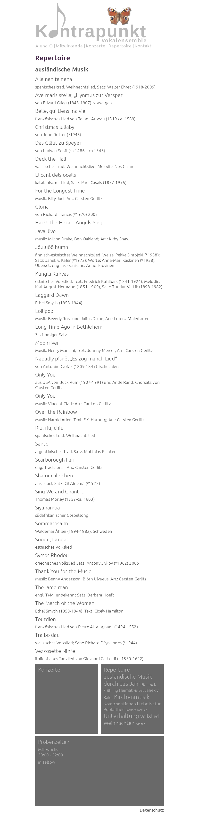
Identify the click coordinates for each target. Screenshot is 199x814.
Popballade (114, 709)
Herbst (139, 690)
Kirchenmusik (132, 696)
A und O (44, 45)
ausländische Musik (128, 676)
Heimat (126, 690)
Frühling (111, 690)
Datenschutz (152, 810)
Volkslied (149, 716)
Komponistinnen (120, 703)
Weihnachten (119, 723)
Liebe (142, 703)
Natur (155, 703)
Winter (140, 724)
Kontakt (143, 45)
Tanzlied (142, 710)
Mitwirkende (69, 45)
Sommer (131, 710)
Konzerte (95, 45)
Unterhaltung (121, 715)
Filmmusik (148, 684)
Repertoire (120, 45)
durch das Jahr (122, 683)
